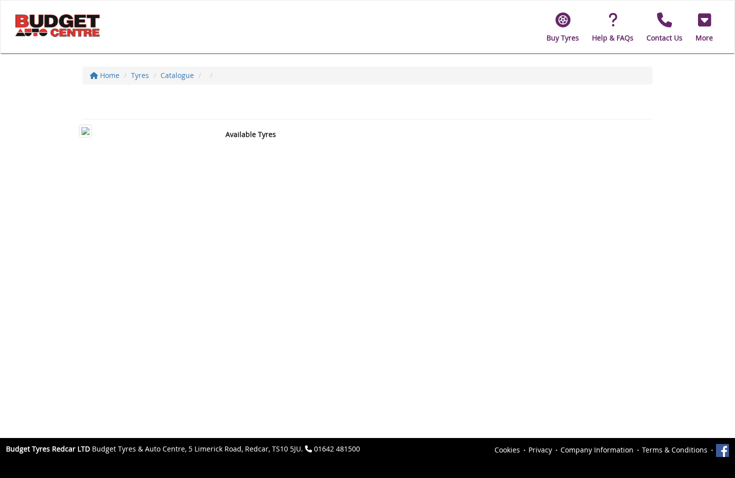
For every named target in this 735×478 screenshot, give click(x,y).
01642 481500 (337, 449)
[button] (704, 27)
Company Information (597, 449)
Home (109, 75)
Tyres (140, 75)
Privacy (540, 449)
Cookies (507, 449)
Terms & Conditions (675, 449)
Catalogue (177, 75)
